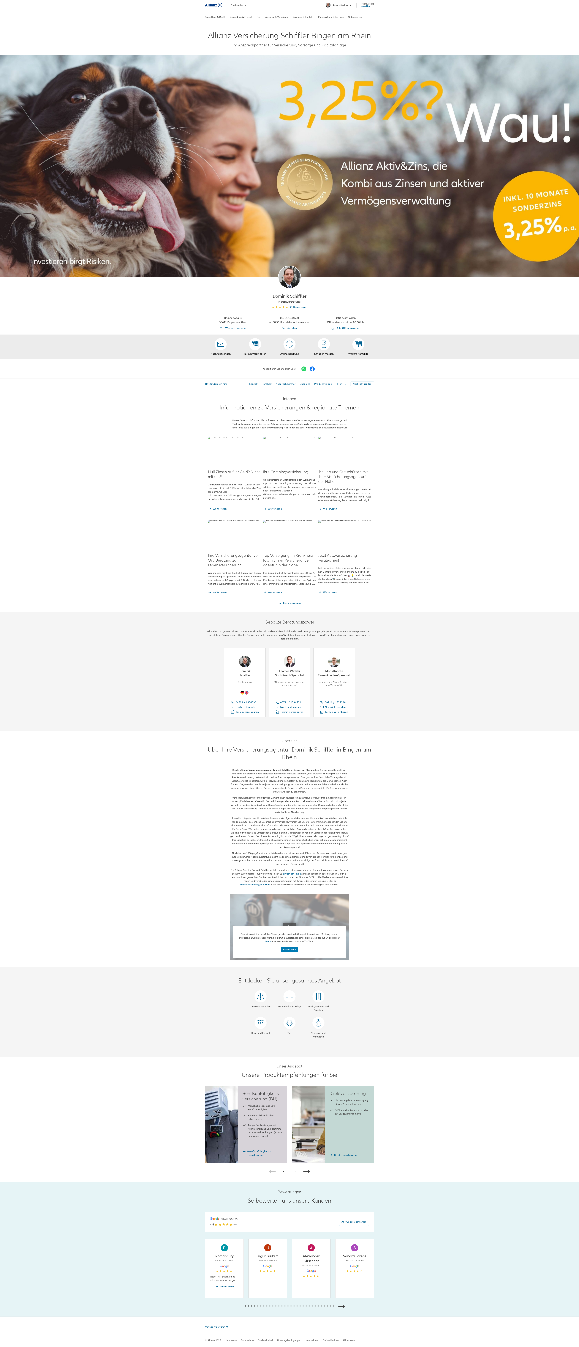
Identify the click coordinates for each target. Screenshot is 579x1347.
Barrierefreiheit (266, 1340)
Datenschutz (247, 1340)
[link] (289, 347)
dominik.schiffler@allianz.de (255, 884)
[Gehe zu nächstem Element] (342, 1306)
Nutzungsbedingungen (289, 1340)
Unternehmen (312, 1340)
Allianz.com (349, 1340)
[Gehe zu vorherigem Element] (236, 1306)
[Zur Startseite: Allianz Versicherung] (213, 5)
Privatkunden (237, 5)
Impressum (231, 1340)
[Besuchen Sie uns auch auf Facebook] (312, 368)
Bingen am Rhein (292, 873)
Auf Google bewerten (354, 1221)
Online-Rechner (331, 1340)
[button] (289, 277)
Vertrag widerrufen (215, 1326)
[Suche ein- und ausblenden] (371, 17)
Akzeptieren (289, 949)
